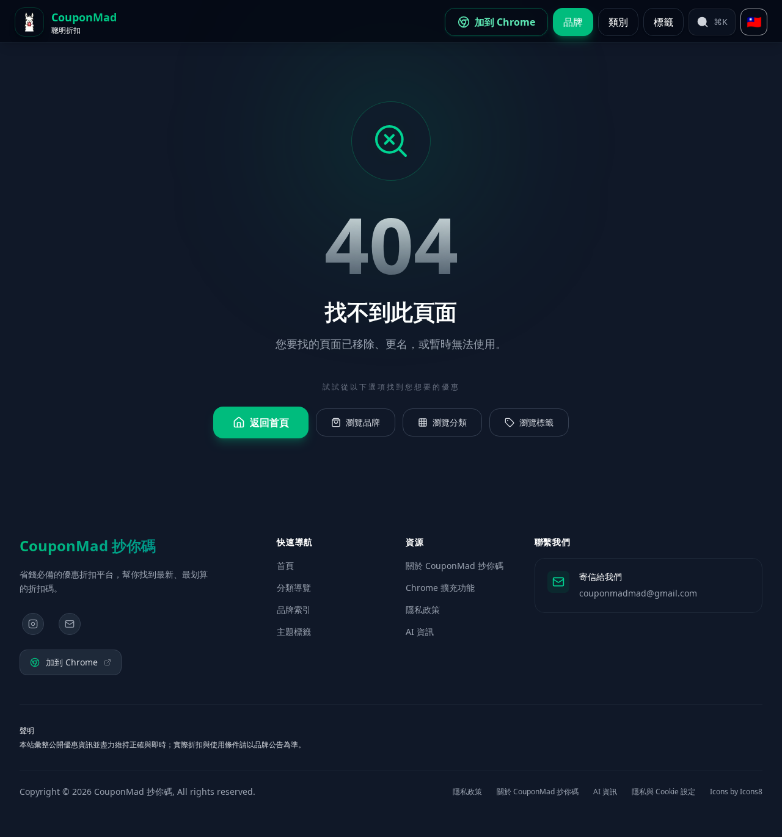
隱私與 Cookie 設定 (663, 792)
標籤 (663, 22)
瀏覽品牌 (363, 422)
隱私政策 (423, 609)
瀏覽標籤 (536, 422)
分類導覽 (294, 587)
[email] (70, 624)
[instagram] (33, 624)
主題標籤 (294, 631)
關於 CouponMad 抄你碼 (454, 565)
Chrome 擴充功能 (440, 587)
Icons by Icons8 (736, 792)
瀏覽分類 (450, 422)
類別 (618, 22)
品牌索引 (294, 609)
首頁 (285, 565)
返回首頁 (269, 422)
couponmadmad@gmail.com (638, 593)
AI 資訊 (420, 631)
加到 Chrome (72, 662)
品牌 (573, 22)
